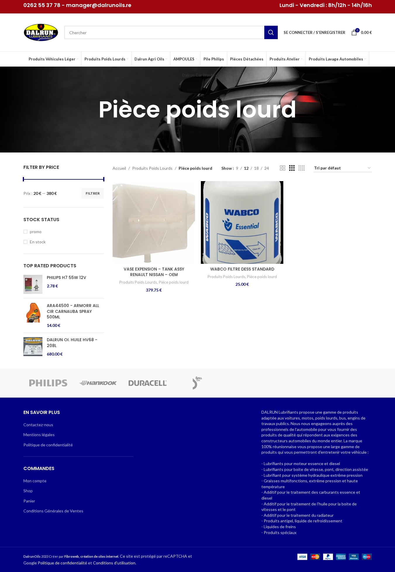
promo (36, 231)
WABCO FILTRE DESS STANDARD (242, 269)
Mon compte (34, 480)
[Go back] (91, 109)
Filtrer (93, 193)
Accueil (119, 168)
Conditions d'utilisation (114, 562)
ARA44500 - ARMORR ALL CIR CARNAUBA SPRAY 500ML (73, 311)
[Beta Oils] (197, 383)
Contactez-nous (38, 424)
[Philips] (48, 383)
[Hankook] (98, 383)
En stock (38, 241)
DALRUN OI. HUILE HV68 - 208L (72, 343)
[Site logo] (40, 32)
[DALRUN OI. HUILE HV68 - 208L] (32, 347)
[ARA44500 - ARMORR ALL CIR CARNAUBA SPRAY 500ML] (32, 315)
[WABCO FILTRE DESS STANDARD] (242, 222)
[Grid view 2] (282, 168)
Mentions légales (39, 434)
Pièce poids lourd (174, 282)
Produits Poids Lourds (152, 168)
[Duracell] (148, 383)
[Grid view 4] (302, 168)
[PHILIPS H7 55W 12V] (32, 284)
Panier (29, 500)
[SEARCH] (271, 32)
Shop (28, 490)
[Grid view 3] (292, 168)
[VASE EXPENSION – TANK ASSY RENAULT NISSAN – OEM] (154, 222)
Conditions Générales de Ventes (53, 510)
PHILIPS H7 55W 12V (66, 277)
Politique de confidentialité (48, 444)
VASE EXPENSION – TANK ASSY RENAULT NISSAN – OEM (154, 272)
